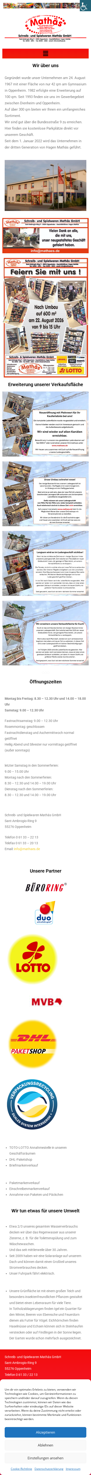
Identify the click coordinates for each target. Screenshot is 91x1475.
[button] (45, 53)
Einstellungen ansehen (45, 1458)
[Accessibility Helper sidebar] (85, 5)
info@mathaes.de (27, 849)
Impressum (73, 1469)
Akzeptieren (45, 1432)
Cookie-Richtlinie (21, 1469)
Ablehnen (45, 1445)
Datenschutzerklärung (49, 1469)
